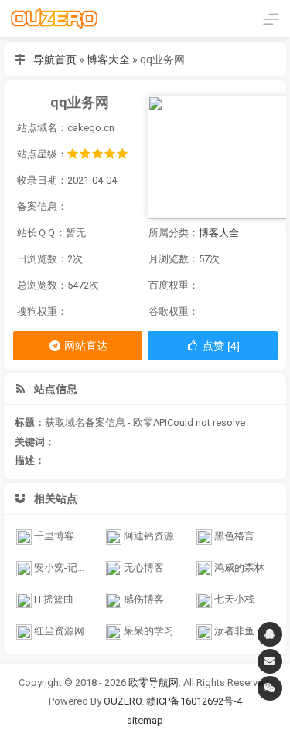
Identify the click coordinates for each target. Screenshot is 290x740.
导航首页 (55, 59)
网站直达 (84, 346)
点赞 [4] (220, 346)
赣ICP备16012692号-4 (194, 701)
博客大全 (108, 59)
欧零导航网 (153, 682)
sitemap (145, 720)
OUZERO (123, 701)
